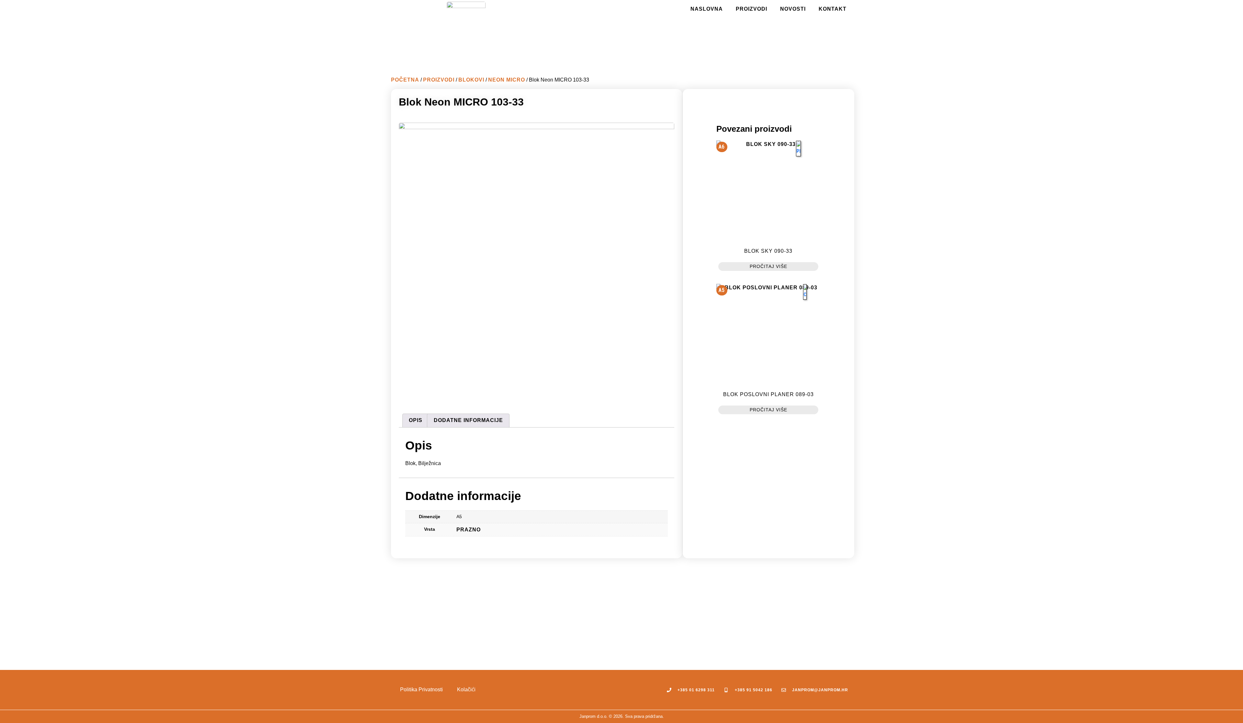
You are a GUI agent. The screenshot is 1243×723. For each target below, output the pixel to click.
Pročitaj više (768, 266)
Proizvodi (751, 9)
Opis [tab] (415, 420)
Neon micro (506, 80)
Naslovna (706, 9)
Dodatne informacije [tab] (468, 420)
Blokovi (471, 80)
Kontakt (832, 9)
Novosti (793, 9)
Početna (405, 80)
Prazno (468, 529)
